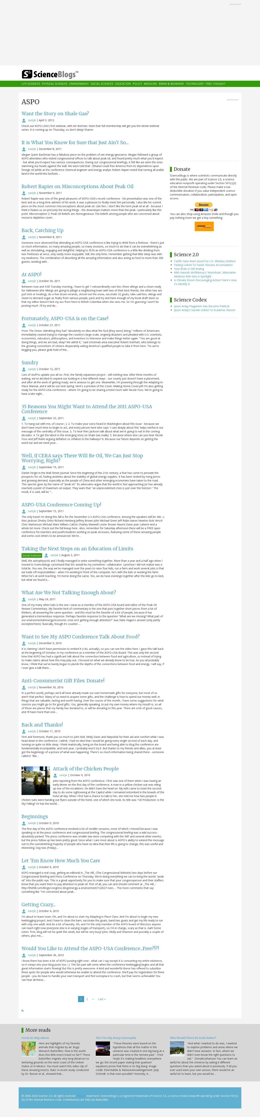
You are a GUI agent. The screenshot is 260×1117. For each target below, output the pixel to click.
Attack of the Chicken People (86, 769)
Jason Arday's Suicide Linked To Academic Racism (204, 310)
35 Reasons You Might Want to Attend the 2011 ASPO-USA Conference (87, 409)
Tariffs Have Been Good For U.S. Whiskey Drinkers (205, 261)
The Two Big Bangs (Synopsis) (116, 1038)
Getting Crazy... (39, 905)
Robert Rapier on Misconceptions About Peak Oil (78, 186)
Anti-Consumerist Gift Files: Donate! (63, 681)
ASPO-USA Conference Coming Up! (61, 505)
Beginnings (35, 816)
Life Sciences (31, 84)
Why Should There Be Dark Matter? (193, 1038)
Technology (195, 84)
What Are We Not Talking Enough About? (69, 593)
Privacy (81, 1096)
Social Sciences (102, 84)
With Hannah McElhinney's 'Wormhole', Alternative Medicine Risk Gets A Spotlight (205, 274)
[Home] (58, 74)
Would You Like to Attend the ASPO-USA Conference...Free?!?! (90, 949)
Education (123, 84)
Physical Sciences (54, 84)
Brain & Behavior (171, 84)
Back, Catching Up (43, 230)
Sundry (30, 363)
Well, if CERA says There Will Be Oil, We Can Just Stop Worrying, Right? (82, 458)
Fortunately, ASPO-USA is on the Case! (65, 318)
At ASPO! (31, 275)
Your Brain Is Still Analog (189, 268)
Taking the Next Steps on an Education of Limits (77, 549)
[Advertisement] (130, 33)
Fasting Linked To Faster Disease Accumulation (203, 265)
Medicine (150, 84)
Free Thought (216, 84)
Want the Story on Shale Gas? (55, 114)
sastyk (32, 120)
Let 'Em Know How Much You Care (61, 861)
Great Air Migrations (35, 1038)
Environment (79, 84)
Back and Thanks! (42, 725)
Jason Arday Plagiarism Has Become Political (201, 306)
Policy (137, 84)
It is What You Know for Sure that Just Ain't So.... (75, 143)
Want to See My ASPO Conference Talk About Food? (81, 637)
